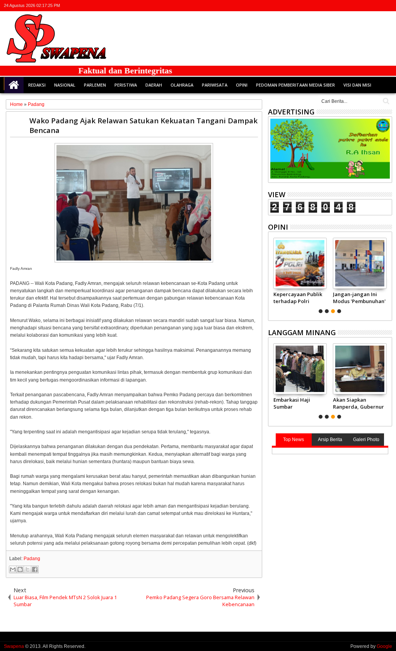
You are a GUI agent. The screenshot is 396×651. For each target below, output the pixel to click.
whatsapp (387, 5)
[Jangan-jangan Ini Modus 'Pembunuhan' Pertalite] (360, 263)
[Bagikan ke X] (27, 569)
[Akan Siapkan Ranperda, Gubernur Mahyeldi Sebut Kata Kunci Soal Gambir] (360, 368)
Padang (32, 558)
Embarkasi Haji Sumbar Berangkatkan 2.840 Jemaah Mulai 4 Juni (297, 403)
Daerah (153, 85)
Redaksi (37, 85)
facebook (357, 5)
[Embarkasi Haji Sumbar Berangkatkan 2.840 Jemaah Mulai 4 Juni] (300, 368)
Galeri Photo (366, 439)
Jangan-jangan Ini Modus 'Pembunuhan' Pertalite (359, 298)
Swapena (14, 646)
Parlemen (95, 85)
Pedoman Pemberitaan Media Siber (295, 85)
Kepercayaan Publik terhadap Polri (297, 298)
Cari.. (385, 101)
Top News (293, 439)
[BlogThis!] (20, 569)
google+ (367, 5)
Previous (387, 274)
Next (273, 274)
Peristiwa (125, 85)
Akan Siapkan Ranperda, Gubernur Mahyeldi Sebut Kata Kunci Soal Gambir (358, 403)
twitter (347, 5)
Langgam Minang (302, 332)
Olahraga (182, 85)
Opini (242, 85)
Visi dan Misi (357, 85)
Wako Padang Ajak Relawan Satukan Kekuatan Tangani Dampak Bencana (143, 125)
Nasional (64, 85)
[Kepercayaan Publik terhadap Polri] (300, 263)
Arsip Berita (330, 439)
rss (377, 5)
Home (14, 85)
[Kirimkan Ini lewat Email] (13, 569)
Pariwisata (214, 85)
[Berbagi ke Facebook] (35, 569)
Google (384, 646)
